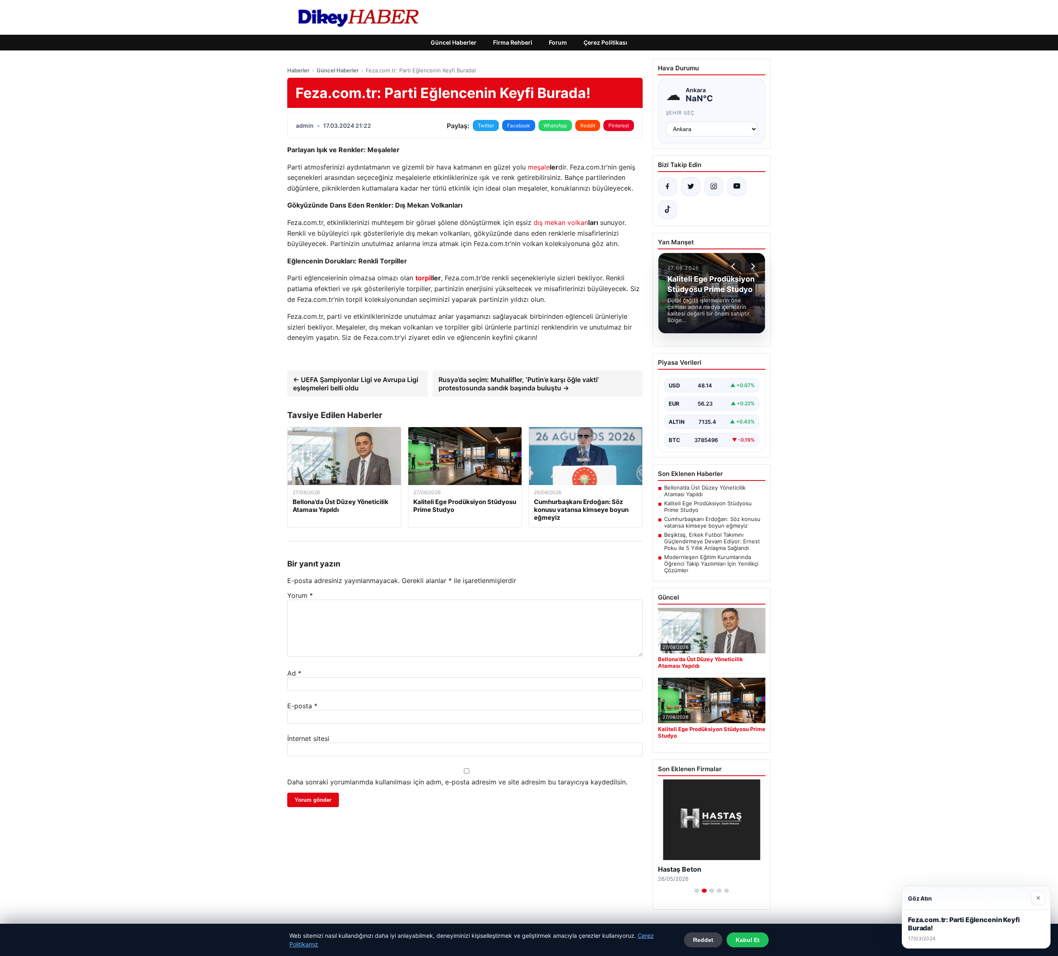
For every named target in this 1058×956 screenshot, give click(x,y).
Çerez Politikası (605, 42)
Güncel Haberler (454, 42)
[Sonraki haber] (752, 266)
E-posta (302, 706)
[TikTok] (667, 209)
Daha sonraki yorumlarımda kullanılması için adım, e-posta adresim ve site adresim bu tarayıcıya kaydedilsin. (457, 782)
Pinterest (618, 125)
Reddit (587, 125)
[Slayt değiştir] (696, 891)
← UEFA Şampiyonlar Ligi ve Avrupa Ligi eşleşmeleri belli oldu (355, 383)
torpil (423, 278)
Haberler (298, 70)
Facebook (518, 125)
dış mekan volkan (561, 222)
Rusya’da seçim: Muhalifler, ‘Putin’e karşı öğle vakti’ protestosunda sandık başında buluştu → (518, 383)
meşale (539, 167)
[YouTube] (736, 186)
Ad (294, 673)
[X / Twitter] (690, 186)
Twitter (486, 125)
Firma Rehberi (512, 42)
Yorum (300, 595)
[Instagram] (713, 186)
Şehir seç (680, 113)
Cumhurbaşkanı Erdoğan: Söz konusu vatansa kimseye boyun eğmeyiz (712, 522)
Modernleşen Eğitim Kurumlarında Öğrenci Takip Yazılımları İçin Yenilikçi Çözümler (711, 564)
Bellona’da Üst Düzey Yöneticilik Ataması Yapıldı (705, 490)
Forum (558, 42)
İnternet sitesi (308, 738)
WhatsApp (555, 125)
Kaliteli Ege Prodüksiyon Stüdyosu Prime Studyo (708, 506)
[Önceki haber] (734, 266)
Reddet (703, 940)
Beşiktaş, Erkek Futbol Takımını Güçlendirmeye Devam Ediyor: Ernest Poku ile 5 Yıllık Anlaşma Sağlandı (712, 541)
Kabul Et (748, 940)
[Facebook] (667, 186)
